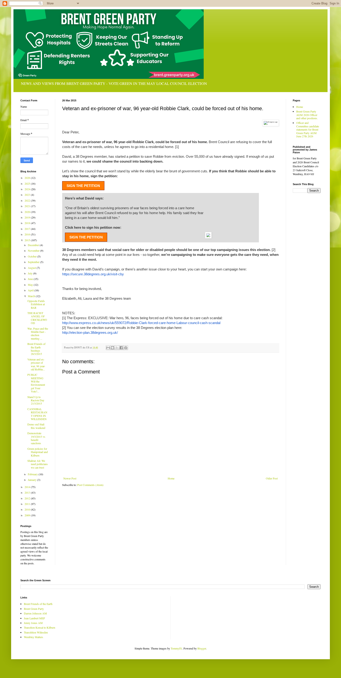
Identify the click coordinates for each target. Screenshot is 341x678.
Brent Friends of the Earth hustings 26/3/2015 (36, 349)
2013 (28, 492)
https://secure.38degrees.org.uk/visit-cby (93, 274)
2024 (28, 189)
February (33, 474)
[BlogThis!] (112, 347)
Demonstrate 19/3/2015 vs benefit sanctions (36, 438)
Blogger (201, 648)
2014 (28, 487)
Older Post (272, 478)
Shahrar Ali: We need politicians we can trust (37, 464)
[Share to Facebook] (121, 347)
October (32, 256)
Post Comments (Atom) (90, 485)
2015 (28, 240)
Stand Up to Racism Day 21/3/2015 (35, 400)
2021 (28, 206)
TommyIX (176, 648)
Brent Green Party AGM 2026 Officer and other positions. (307, 114)
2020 (28, 212)
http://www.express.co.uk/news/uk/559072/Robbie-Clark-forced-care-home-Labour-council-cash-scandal (141, 323)
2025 (28, 183)
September (34, 262)
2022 (28, 200)
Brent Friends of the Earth (38, 604)
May (31, 284)
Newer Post (69, 478)
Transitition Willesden (36, 632)
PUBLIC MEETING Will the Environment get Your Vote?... (36, 383)
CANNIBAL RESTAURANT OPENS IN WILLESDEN (37, 414)
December (34, 245)
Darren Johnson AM (35, 613)
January (32, 480)
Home (171, 478)
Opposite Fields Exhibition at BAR (36, 304)
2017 (28, 229)
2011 (28, 504)
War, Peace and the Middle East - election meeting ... (37, 333)
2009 (28, 515)
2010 (28, 509)
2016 (28, 234)
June (31, 279)
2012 (28, 498)
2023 (28, 194)
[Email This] (108, 347)
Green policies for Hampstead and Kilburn (37, 452)
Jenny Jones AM (33, 623)
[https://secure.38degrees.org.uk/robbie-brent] (208, 237)
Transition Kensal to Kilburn (39, 627)
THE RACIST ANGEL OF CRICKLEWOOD (37, 318)
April (31, 290)
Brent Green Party (34, 609)
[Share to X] (117, 347)
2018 (28, 223)
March (32, 296)
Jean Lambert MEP (34, 618)
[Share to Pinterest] (125, 347)
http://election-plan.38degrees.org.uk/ (90, 332)
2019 (28, 217)
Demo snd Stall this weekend (36, 425)
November (34, 250)
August (32, 268)
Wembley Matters (33, 637)
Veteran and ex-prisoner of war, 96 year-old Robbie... (36, 364)
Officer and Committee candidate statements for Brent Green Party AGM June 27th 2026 (307, 129)
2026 (28, 178)
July (30, 273)
